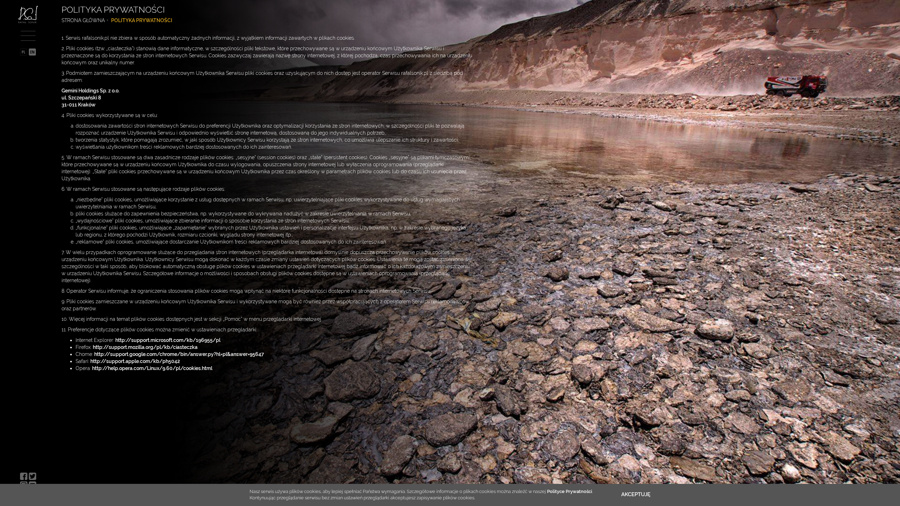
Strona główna (83, 20)
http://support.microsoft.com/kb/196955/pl (167, 340)
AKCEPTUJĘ (635, 494)
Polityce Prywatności (569, 491)
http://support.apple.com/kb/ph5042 (135, 361)
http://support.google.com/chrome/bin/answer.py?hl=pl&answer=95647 (179, 354)
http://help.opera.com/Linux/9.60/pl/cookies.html (152, 368)
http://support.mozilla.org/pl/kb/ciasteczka (145, 347)
